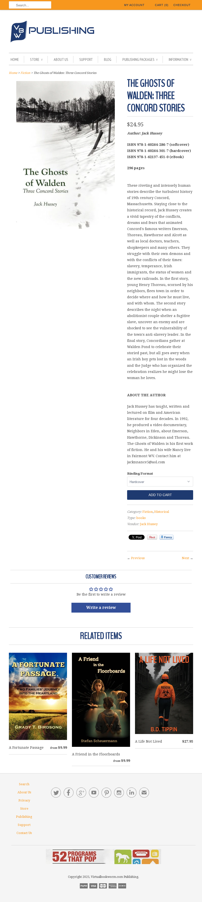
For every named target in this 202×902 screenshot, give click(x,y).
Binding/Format (140, 473)
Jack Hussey (149, 524)
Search (24, 784)
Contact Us (24, 833)
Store (36, 59)
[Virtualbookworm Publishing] (101, 32)
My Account (134, 4)
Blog (107, 59)
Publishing (24, 816)
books (141, 518)
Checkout (182, 4)
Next (185, 558)
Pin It (152, 537)
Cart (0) (161, 4)
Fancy (166, 537)
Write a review (101, 607)
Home (15, 59)
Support (86, 59)
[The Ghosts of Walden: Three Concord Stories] (65, 228)
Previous (138, 558)
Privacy (24, 800)
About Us (61, 59)
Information (180, 59)
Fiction (25, 73)
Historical (161, 512)
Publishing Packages (140, 59)
